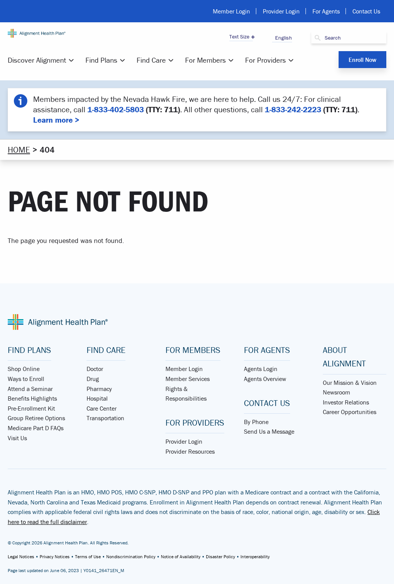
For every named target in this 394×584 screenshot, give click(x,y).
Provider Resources (190, 451)
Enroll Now (362, 59)
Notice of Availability (180, 556)
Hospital (97, 398)
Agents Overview (265, 379)
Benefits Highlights (32, 398)
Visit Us (17, 438)
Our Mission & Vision (350, 382)
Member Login (231, 11)
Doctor (95, 369)
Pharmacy (99, 389)
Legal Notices (21, 556)
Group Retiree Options (36, 418)
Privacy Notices (55, 556)
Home (19, 150)
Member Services (187, 379)
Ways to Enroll (26, 379)
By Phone (256, 422)
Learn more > (56, 120)
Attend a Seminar (30, 389)
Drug (93, 379)
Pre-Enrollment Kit (31, 408)
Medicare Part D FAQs (35, 428)
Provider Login (281, 11)
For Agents (326, 11)
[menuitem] (42, 60)
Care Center (102, 408)
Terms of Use (88, 556)
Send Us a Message (269, 431)
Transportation (105, 418)
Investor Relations (346, 402)
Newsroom (336, 392)
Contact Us (366, 11)
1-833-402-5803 (115, 110)
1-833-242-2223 (293, 110)
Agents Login (260, 369)
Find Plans (101, 60)
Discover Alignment (37, 60)
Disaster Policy (220, 556)
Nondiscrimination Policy (130, 556)
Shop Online (24, 369)
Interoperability (255, 556)
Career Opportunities (349, 412)
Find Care (151, 60)
